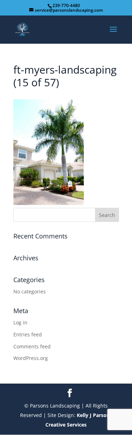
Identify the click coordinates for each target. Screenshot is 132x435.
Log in (20, 322)
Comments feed (32, 346)
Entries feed (27, 334)
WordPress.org (30, 358)
